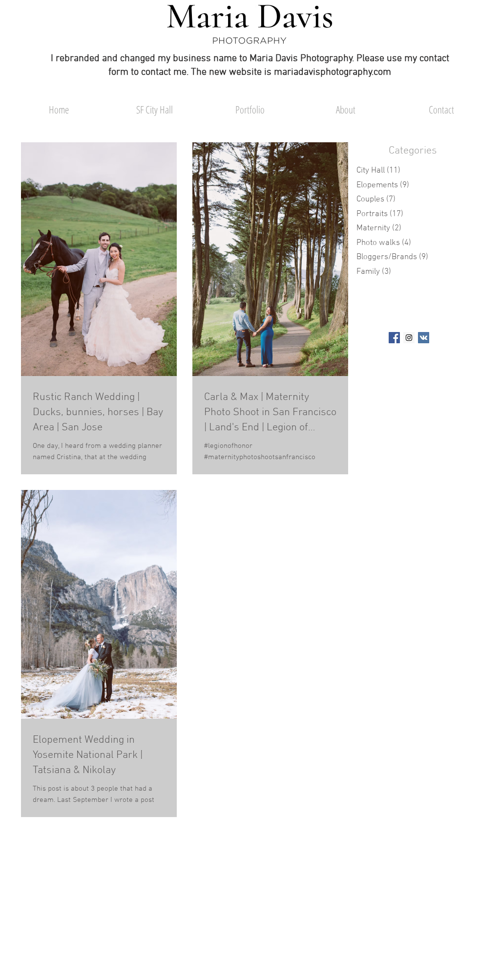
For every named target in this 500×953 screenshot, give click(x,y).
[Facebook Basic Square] (394, 337)
